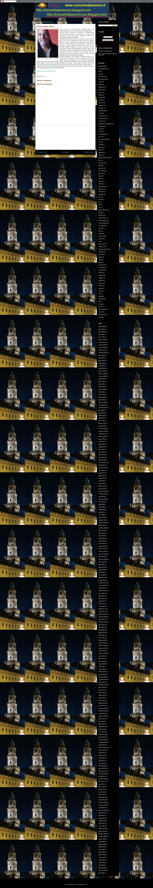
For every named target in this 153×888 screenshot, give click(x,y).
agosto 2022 (101, 439)
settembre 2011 (102, 779)
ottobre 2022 (101, 433)
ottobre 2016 (101, 619)
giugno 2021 (101, 475)
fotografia (100, 183)
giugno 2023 (101, 413)
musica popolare (102, 223)
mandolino (101, 215)
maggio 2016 (101, 632)
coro (99, 136)
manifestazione (102, 217)
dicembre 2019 (102, 520)
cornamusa (101, 126)
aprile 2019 (101, 541)
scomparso (101, 270)
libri (99, 202)
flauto (99, 176)
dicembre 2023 (102, 402)
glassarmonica (102, 186)
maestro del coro (102, 210)
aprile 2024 (101, 392)
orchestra (100, 236)
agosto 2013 (101, 718)
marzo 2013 (101, 732)
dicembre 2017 (102, 582)
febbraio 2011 (101, 797)
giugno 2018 (101, 567)
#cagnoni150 (101, 66)
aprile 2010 (101, 823)
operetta (100, 233)
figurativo (100, 168)
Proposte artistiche (103, 249)
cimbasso (100, 105)
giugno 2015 (101, 661)
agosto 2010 (101, 813)
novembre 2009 (102, 836)
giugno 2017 (101, 598)
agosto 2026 (101, 326)
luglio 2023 (101, 410)
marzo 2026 (101, 337)
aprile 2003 (101, 865)
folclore (100, 178)
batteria (100, 95)
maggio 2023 (101, 415)
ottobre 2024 (101, 379)
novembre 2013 (102, 711)
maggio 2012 (101, 758)
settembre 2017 (102, 590)
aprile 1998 (101, 873)
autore (100, 82)
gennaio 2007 (101, 847)
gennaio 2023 (101, 426)
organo (100, 238)
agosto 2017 (101, 593)
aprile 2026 (101, 334)
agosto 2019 (101, 530)
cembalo (100, 100)
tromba (100, 296)
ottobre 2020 (101, 496)
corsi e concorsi (102, 139)
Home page (65, 152)
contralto (100, 121)
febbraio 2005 (101, 854)
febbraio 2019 (101, 546)
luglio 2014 (101, 690)
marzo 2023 (101, 420)
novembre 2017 (102, 585)
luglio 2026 (101, 329)
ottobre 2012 (101, 745)
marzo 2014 (101, 700)
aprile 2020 (101, 512)
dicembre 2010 (102, 802)
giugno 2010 (101, 818)
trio (99, 293)
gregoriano (101, 189)
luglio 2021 (101, 473)
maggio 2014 (101, 695)
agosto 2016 (101, 624)
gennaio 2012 (101, 768)
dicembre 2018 (102, 551)
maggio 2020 (101, 509)
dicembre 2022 (102, 428)
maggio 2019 (101, 538)
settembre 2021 (102, 467)
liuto (99, 204)
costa (99, 142)
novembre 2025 (102, 347)
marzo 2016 (101, 637)
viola (99, 306)
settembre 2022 (102, 436)
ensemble (100, 163)
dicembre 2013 (102, 708)
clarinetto (100, 108)
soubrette (100, 278)
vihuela (100, 304)
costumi (100, 144)
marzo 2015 (101, 669)
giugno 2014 (101, 692)
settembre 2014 (102, 684)
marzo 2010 (101, 826)
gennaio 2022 (101, 457)
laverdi (100, 199)
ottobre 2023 (101, 405)
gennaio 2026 (101, 342)
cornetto (100, 129)
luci (99, 207)
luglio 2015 (101, 658)
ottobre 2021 (101, 465)
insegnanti (101, 194)
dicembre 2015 (102, 645)
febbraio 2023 (101, 423)
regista (100, 257)
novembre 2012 (102, 742)
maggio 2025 (101, 363)
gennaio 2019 (101, 548)
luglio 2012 (101, 752)
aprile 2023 (101, 418)
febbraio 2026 (101, 339)
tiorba (99, 291)
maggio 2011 (101, 789)
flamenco (100, 173)
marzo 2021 (101, 483)
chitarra (100, 102)
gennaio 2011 (101, 799)
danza (99, 150)
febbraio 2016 (101, 640)
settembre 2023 (102, 407)
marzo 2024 (101, 394)
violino (100, 312)
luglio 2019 (101, 533)
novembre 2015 (102, 648)
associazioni (101, 76)
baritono (100, 89)
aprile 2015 (101, 666)
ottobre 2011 (101, 776)
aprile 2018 (101, 572)
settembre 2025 (102, 352)
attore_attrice (101, 79)
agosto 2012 (101, 750)
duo (99, 160)
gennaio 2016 (101, 643)
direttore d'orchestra (103, 157)
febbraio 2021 (101, 486)
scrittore (100, 272)
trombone (100, 299)
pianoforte (100, 246)
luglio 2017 (101, 596)
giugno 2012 (101, 755)
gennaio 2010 (101, 831)
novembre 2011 (102, 773)
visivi (99, 317)
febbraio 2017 (101, 609)
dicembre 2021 (102, 460)
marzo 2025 (101, 365)
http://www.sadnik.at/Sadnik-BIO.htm (46, 71)
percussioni (101, 244)
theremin (100, 288)
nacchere (100, 228)
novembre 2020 (102, 494)
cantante (100, 97)
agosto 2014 (101, 687)
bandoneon (101, 87)
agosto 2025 (101, 355)
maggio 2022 (101, 446)
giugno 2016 (101, 630)
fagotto (100, 165)
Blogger (86, 884)
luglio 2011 (101, 784)
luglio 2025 (101, 358)
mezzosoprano (102, 220)
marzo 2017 (101, 606)
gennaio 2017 (101, 611)
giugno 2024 (101, 386)
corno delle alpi (102, 134)
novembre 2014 (102, 679)
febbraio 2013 (101, 734)
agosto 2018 (101, 562)
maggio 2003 (101, 862)
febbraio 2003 (101, 867)
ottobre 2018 (101, 556)
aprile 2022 (101, 449)
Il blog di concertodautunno (105, 51)
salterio (100, 259)
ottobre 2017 (101, 588)
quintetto (100, 254)
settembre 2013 (102, 716)
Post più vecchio (89, 152)
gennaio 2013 (101, 737)
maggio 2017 (101, 601)
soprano (100, 275)
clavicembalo (101, 110)
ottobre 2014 (101, 682)
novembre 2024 (102, 376)
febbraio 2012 (101, 766)
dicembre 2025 (102, 345)
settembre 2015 (102, 653)
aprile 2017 (101, 603)
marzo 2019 (101, 543)
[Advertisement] (65, 137)
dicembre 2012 (102, 739)
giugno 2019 (101, 535)
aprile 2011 (101, 792)
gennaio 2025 (101, 371)
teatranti (100, 283)
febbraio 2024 (101, 397)
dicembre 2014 (102, 677)
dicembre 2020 (102, 491)
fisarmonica (101, 170)
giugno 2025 (101, 360)
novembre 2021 (102, 462)
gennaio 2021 (101, 488)
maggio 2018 (101, 569)
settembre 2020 (102, 499)
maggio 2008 (101, 841)
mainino (100, 212)
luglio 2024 (101, 384)
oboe (99, 231)
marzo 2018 (101, 575)
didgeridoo (101, 152)
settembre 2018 (102, 559)
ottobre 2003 (101, 860)
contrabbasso (101, 118)
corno (99, 131)
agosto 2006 (101, 849)
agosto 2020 (101, 501)
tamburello (101, 280)
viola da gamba (102, 309)
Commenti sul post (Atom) (68, 157)
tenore (43, 76)
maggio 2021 (101, 478)
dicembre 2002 (102, 870)
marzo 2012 (101, 763)
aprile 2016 (101, 635)
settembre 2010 (102, 810)
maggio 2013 (101, 726)
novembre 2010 (102, 805)
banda (99, 84)
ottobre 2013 (101, 713)
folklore (100, 181)
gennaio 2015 (101, 674)
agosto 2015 (101, 656)
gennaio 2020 (101, 517)
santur (100, 262)
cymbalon (100, 147)
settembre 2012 (102, 747)
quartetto (100, 252)
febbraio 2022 (101, 454)
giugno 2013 (101, 724)
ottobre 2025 (101, 350)
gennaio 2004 (101, 857)
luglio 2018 (101, 564)
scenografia (101, 267)
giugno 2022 (101, 444)
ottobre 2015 (101, 650)
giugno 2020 (101, 507)
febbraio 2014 (101, 703)
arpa (99, 74)
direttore (100, 155)
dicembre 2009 (102, 833)
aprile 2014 (101, 697)
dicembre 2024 (102, 373)
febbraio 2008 (101, 844)
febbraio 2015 (101, 671)
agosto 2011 (101, 781)
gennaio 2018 (101, 580)
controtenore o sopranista (104, 123)
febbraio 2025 (101, 368)
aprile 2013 (101, 729)
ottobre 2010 (101, 807)
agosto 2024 (101, 381)
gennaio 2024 (101, 399)
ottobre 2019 (101, 525)
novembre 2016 (102, 616)
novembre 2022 (102, 431)
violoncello (101, 314)
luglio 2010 (101, 815)
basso (99, 92)
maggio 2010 (101, 820)
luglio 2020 (101, 504)
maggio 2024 (101, 389)
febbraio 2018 (101, 577)
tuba (99, 301)
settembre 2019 (102, 528)
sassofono (101, 265)
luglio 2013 (101, 721)
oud (99, 241)
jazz (99, 197)
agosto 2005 (101, 852)
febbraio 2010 (101, 828)
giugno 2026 (101, 331)
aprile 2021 (101, 481)
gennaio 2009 (101, 839)
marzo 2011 (101, 794)
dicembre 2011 (102, 771)
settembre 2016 (102, 622)
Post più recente (42, 152)
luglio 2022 (101, 441)
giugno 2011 (101, 786)
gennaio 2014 (101, 705)
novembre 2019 (102, 522)
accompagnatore (102, 68)
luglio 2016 (101, 627)
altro (99, 71)
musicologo (101, 225)
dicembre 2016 (102, 614)
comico (100, 113)
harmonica (101, 191)
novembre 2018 (102, 554)
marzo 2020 (101, 515)
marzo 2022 (101, 452)
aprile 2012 (101, 760)
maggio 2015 (101, 664)
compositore (101, 116)
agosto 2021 (101, 470)
